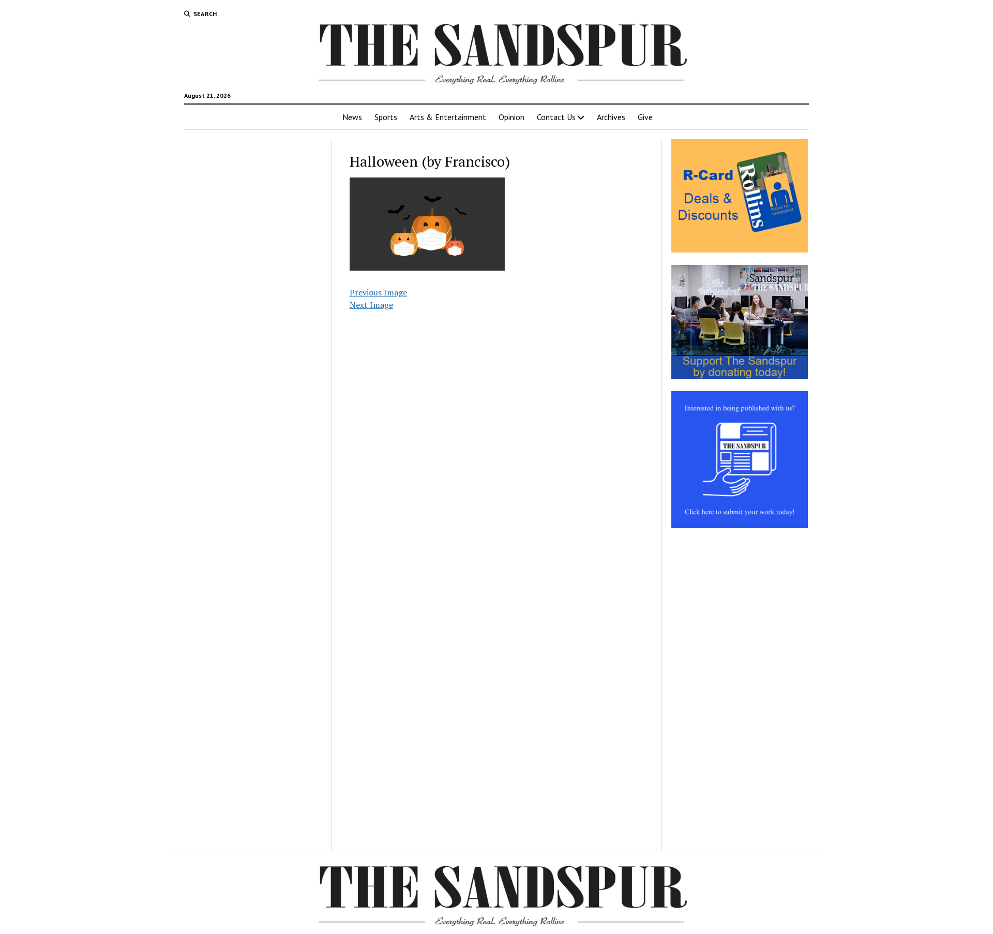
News (352, 117)
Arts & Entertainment (448, 117)
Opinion (511, 117)
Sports (385, 117)
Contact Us (556, 117)
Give (645, 117)
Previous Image (378, 292)
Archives (611, 117)
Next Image (371, 304)
